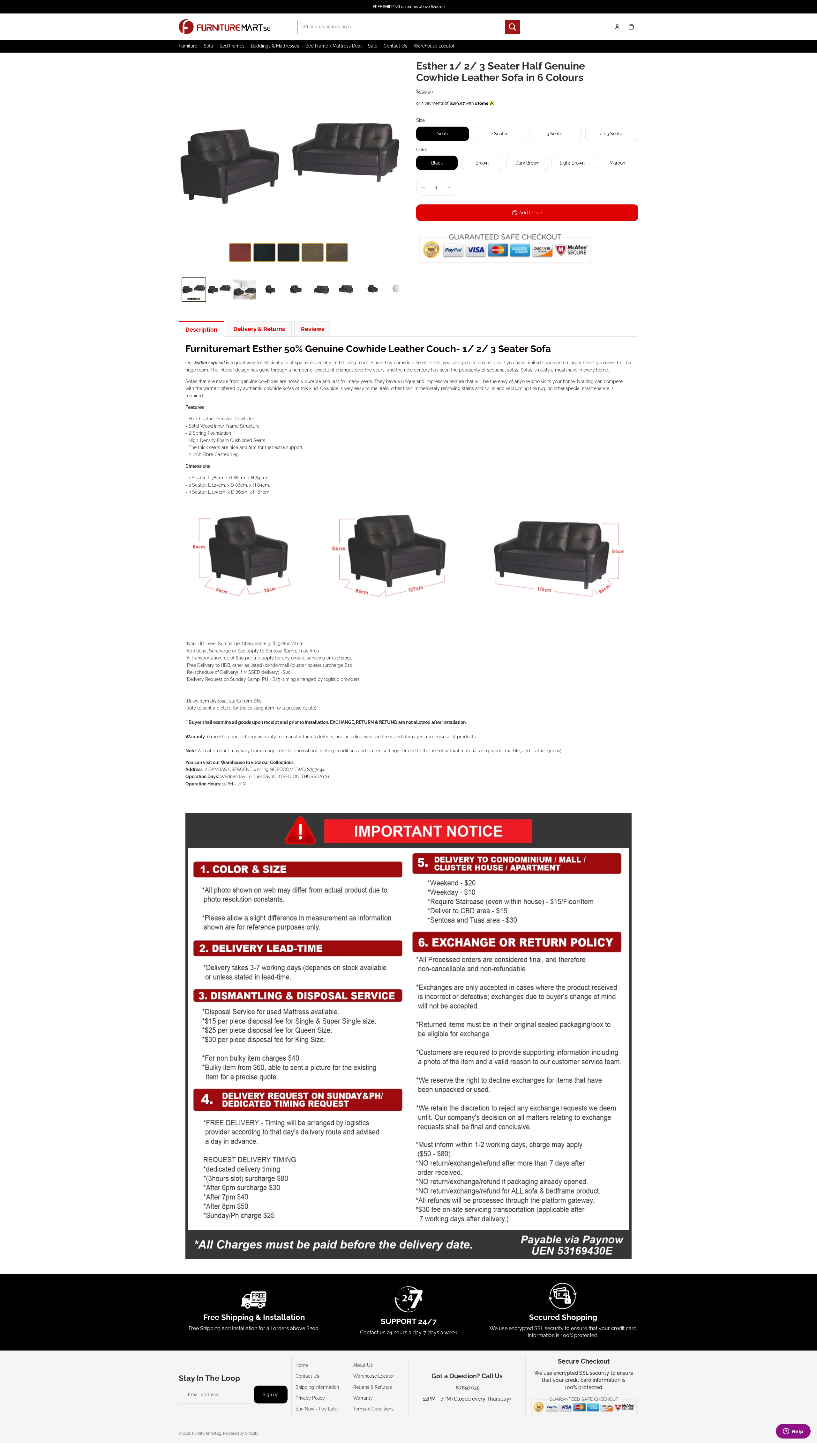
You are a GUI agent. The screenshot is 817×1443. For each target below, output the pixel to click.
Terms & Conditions (373, 1408)
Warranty (363, 1398)
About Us (363, 1365)
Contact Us (307, 1376)
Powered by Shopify (241, 1433)
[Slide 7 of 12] (346, 289)
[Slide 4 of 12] (270, 289)
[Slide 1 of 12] (193, 289)
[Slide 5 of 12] (295, 289)
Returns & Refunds (372, 1387)
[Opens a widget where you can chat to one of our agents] (793, 1432)
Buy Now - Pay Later (317, 1408)
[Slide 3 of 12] (244, 289)
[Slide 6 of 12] (321, 289)
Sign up (271, 1394)
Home (302, 1365)
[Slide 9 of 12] (397, 289)
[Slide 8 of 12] (372, 289)
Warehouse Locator (373, 1376)
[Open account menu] (617, 27)
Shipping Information (317, 1387)
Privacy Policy (310, 1398)
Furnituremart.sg (206, 1433)
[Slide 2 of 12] (219, 289)
